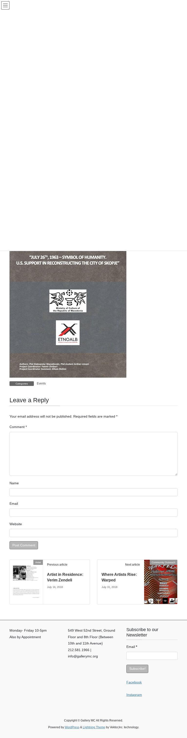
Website (15, 524)
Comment (18, 427)
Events (41, 383)
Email (13, 503)
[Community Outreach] (160, 576)
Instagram (134, 695)
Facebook (134, 682)
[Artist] (26, 582)
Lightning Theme (94, 727)
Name (14, 483)
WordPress (72, 727)
